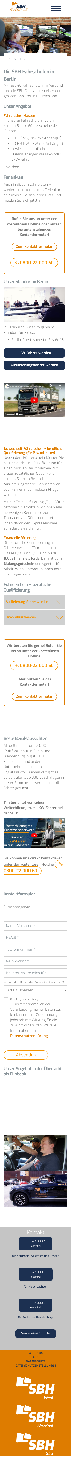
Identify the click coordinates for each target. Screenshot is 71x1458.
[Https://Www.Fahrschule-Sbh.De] (19, 8)
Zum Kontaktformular (34, 246)
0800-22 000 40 (35, 1243)
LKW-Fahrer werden (34, 353)
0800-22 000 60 (36, 262)
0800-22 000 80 (36, 1274)
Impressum (35, 1353)
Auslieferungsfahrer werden (34, 365)
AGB (35, 1357)
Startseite (14, 59)
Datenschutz (35, 1361)
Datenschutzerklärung (29, 1036)
